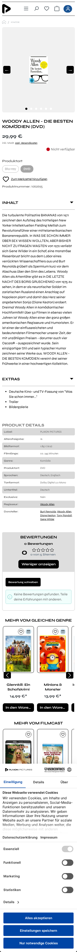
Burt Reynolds (48, 511)
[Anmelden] (68, 9)
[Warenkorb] (57, 8)
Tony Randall (64, 515)
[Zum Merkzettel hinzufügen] (21, 632)
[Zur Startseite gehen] (9, 8)
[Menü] (26, 8)
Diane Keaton (48, 515)
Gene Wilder (47, 519)
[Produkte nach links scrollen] (7, 675)
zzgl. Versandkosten (26, 142)
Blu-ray (12, 170)
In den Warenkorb (20, 707)
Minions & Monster (53, 687)
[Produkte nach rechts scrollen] (69, 675)
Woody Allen (47, 504)
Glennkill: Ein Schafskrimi (18, 687)
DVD (28, 170)
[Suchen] (36, 8)
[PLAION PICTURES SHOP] (4, 22)
